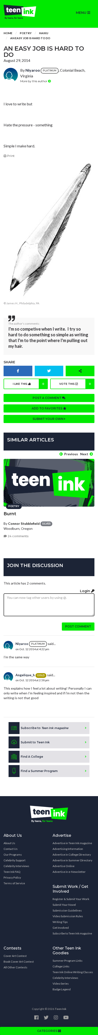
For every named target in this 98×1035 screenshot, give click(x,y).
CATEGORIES (47, 1031)
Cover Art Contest (15, 956)
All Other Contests (15, 967)
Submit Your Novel (64, 904)
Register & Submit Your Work (71, 899)
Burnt (10, 513)
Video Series (61, 983)
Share (9, 362)
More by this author (34, 81)
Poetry (26, 33)
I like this (28, 384)
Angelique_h (25, 675)
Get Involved (61, 927)
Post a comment (47, 398)
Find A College (32, 756)
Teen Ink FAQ (12, 872)
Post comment (78, 626)
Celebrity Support (14, 860)
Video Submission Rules (68, 916)
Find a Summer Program (39, 771)
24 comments (18, 536)
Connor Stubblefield (24, 523)
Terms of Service (14, 883)
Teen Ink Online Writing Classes (73, 972)
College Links (61, 966)
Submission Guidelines (67, 910)
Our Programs (13, 854)
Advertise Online (63, 866)
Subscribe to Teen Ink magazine (72, 933)
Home (8, 33)
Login (85, 591)
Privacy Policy (12, 877)
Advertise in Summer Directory (72, 860)
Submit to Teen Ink (35, 742)
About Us (9, 843)
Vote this (75, 384)
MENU (81, 13)
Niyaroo (32, 70)
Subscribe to (44, 728)
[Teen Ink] (24, 12)
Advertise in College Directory (72, 854)
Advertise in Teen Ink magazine (72, 843)
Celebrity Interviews (16, 866)
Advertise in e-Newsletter (69, 872)
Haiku (43, 33)
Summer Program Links (68, 960)
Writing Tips (60, 922)
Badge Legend (62, 989)
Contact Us (11, 849)
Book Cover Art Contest (19, 961)
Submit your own (48, 419)
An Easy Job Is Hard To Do (30, 38)
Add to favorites (47, 408)
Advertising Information (68, 849)
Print (10, 156)
